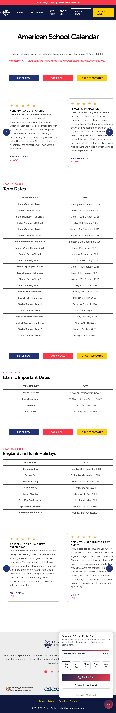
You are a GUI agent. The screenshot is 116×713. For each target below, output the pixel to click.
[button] (81, 12)
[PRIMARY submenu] (25, 12)
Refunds (52, 701)
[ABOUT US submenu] (67, 12)
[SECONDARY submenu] (44, 12)
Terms (42, 701)
